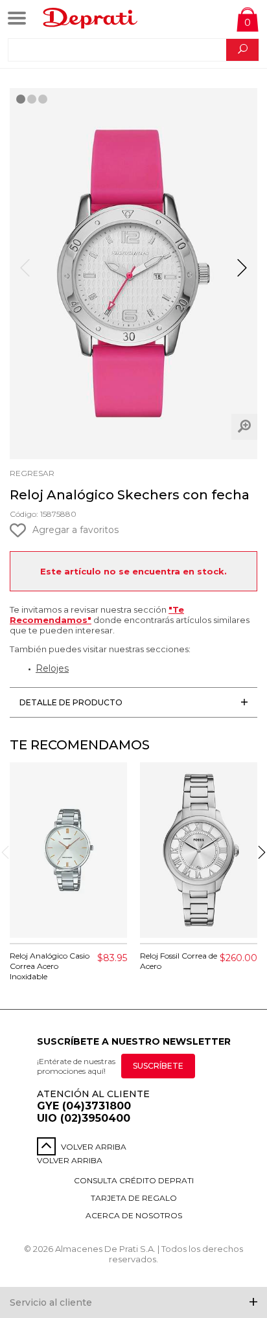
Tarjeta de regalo (134, 1198)
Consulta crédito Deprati (134, 1180)
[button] (242, 273)
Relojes (52, 668)
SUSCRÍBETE (158, 1066)
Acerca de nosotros (134, 1215)
